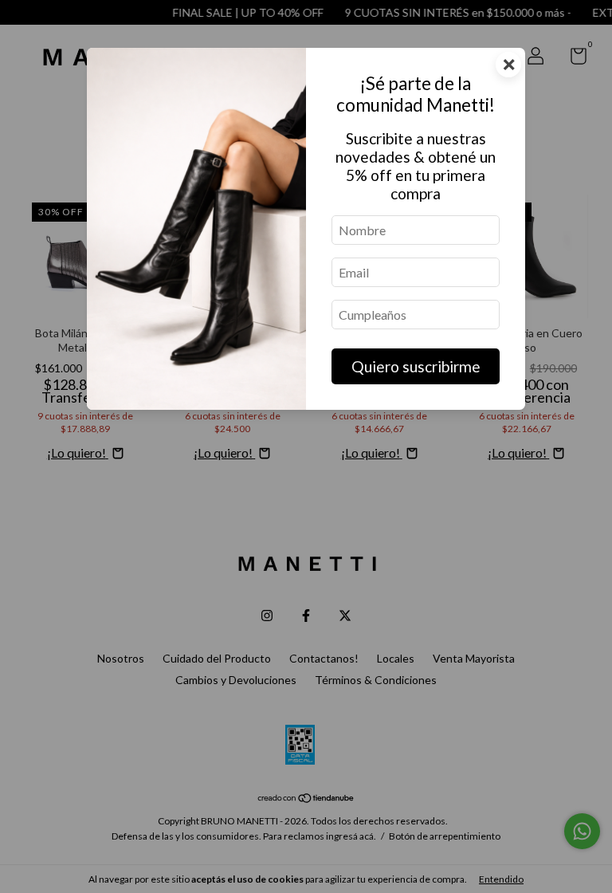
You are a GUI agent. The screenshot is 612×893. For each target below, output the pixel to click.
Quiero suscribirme (416, 366)
